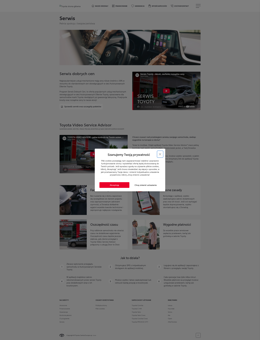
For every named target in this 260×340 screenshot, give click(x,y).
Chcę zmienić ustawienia (146, 185)
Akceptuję (114, 185)
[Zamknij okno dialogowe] (160, 154)
